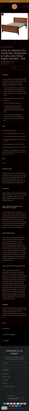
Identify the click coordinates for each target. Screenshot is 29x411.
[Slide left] (11, 43)
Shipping (2, 63)
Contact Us (5, 373)
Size (3, 126)
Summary (5, 304)
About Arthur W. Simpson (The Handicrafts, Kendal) (12, 207)
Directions (5, 380)
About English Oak (8, 233)
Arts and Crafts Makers (9, 386)
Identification (7, 169)
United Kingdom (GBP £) (14, 398)
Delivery (5, 383)
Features (5, 75)
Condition (5, 188)
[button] (1, 6)
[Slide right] (17, 43)
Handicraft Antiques (12, 408)
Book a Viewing (6, 377)
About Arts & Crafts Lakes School (13, 266)
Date (3, 158)
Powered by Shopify (19, 408)
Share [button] (4, 323)
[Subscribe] (24, 363)
